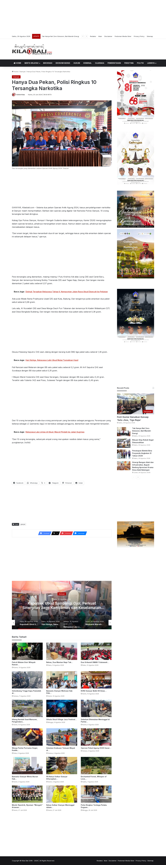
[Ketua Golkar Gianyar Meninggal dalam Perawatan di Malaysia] (61, 794)
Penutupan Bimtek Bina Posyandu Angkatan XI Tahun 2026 (142, 453)
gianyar (23, 524)
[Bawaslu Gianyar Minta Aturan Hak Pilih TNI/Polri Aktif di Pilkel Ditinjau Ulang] (27, 765)
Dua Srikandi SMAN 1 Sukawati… (95, 662)
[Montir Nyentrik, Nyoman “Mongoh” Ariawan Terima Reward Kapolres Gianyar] (27, 794)
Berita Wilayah (31, 63)
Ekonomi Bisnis (63, 63)
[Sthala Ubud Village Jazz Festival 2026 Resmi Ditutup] (61, 708)
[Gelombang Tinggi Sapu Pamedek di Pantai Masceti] (27, 679)
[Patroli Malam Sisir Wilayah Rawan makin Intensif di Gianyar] (27, 651)
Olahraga (99, 63)
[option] (62, 605)
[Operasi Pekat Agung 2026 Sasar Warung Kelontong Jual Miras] (96, 737)
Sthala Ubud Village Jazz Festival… (61, 719)
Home (18, 63)
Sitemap (150, 36)
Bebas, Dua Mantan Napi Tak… (59, 662)
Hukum (77, 63)
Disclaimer (108, 36)
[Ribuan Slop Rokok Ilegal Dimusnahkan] (123, 443)
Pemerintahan (114, 63)
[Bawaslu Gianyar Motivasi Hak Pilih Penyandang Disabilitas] (61, 679)
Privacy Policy (139, 36)
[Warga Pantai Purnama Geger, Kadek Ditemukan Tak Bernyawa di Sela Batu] (27, 737)
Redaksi (93, 36)
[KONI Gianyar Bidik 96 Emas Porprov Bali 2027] (96, 679)
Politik (140, 63)
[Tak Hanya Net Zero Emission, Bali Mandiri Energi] (123, 431)
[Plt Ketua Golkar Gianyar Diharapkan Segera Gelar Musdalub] (61, 765)
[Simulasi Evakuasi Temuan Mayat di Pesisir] (61, 737)
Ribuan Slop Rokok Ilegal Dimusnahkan (56, 36)
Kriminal (87, 63)
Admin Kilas (20, 95)
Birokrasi (47, 63)
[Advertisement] (83, 17)
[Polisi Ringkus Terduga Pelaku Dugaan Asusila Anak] (96, 794)
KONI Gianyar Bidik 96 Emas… (94, 691)
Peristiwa (129, 63)
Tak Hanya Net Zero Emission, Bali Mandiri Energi (141, 430)
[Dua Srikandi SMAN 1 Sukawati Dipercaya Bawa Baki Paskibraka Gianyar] (96, 651)
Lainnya (151, 63)
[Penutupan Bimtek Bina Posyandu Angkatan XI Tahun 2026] (123, 454)
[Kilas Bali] (32, 49)
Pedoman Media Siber (123, 36)
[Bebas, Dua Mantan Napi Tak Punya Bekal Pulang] (61, 651)
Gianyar (23, 72)
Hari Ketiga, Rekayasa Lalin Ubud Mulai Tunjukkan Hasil (62, 605)
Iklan (100, 36)
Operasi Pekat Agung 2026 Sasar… (96, 748)
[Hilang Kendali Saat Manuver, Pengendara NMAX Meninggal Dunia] (27, 708)
